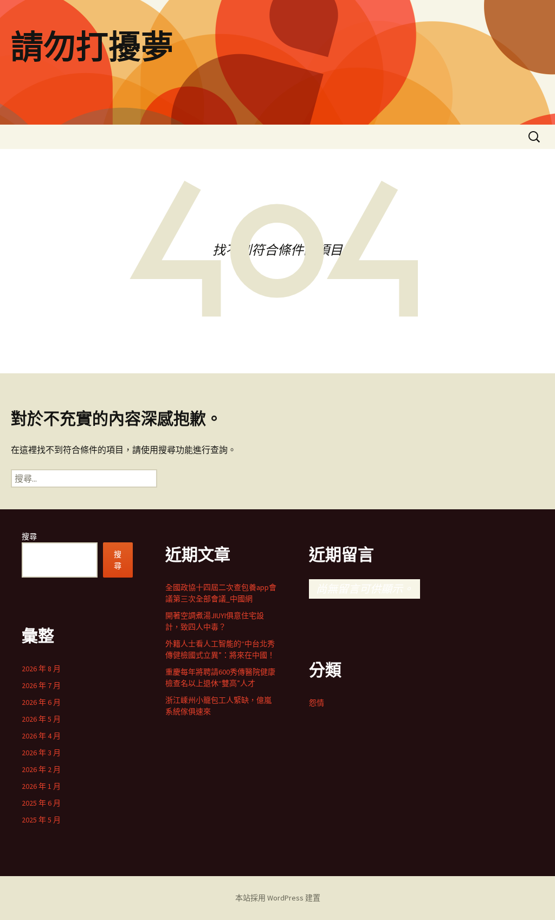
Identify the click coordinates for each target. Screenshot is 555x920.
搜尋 (29, 536)
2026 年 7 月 (41, 685)
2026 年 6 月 (41, 702)
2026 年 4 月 (41, 736)
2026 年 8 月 (41, 668)
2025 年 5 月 (41, 820)
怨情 (316, 703)
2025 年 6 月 (41, 803)
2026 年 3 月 (41, 752)
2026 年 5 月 (41, 719)
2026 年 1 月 (41, 786)
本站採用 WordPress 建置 (277, 898)
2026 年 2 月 (41, 769)
